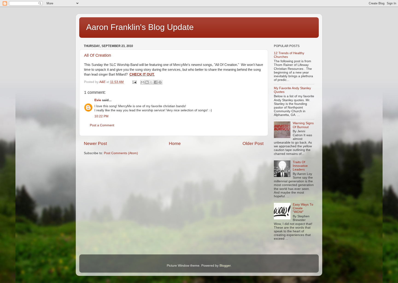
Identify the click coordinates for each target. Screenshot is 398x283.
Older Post (253, 143)
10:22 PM (101, 116)
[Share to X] (151, 82)
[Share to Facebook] (155, 82)
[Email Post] (134, 82)
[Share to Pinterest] (160, 82)
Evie (97, 100)
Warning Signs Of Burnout (303, 125)
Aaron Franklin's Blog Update (140, 27)
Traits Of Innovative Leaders (300, 165)
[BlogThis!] (147, 82)
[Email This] (142, 82)
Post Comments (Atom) (121, 153)
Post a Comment (102, 125)
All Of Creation (97, 55)
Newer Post (95, 143)
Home (175, 143)
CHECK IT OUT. (142, 74)
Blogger (225, 265)
